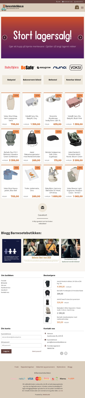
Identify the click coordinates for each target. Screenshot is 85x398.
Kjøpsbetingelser (27, 367)
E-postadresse (6, 334)
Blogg (70, 367)
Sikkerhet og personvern (45, 367)
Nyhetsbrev (61, 367)
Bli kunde (4, 283)
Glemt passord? (36, 351)
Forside (3, 281)
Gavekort (4, 290)
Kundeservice (5, 288)
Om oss (3, 285)
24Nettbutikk (46, 395)
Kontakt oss (5, 292)
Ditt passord (5, 342)
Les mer (60, 391)
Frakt (17, 367)
